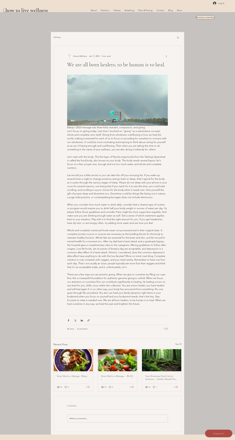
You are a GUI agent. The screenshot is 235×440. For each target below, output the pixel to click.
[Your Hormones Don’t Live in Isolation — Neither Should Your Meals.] (161, 360)
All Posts (57, 37)
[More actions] (166, 56)
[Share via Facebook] (68, 320)
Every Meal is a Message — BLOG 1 (117, 378)
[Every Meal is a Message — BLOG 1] (117, 360)
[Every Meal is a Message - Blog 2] (73, 360)
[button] (178, 37)
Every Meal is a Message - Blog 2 (72, 376)
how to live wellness (26, 10)
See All (178, 344)
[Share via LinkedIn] (82, 320)
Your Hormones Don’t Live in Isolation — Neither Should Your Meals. (161, 378)
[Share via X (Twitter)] (75, 320)
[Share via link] (88, 320)
